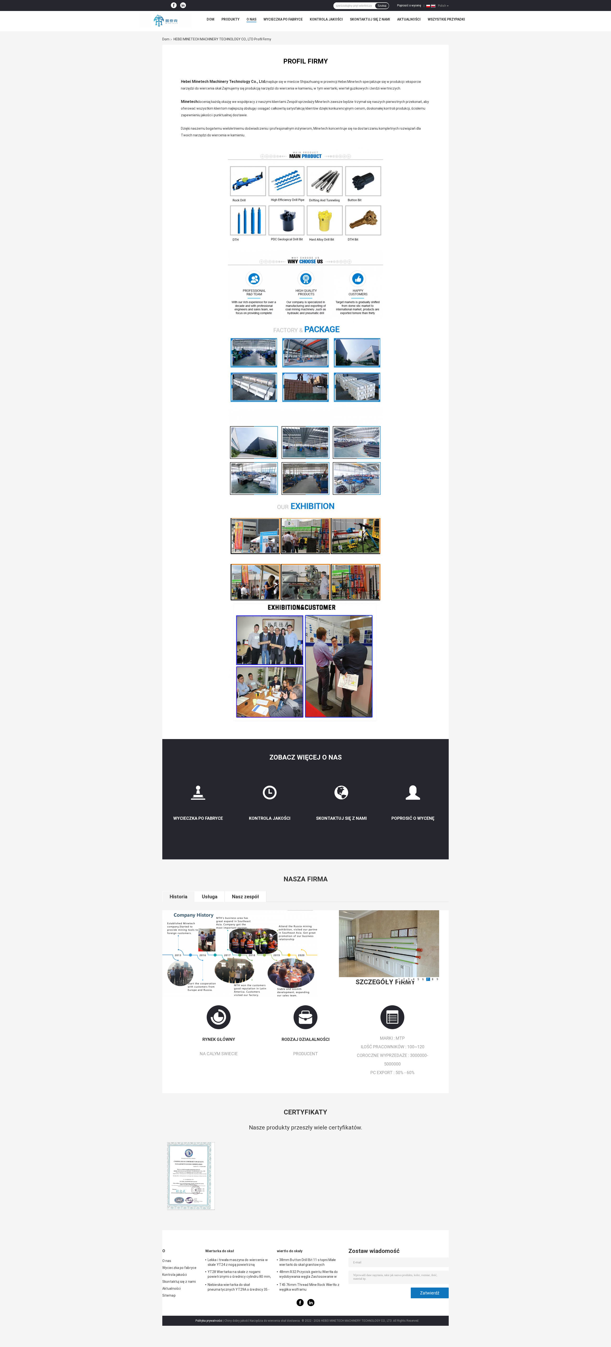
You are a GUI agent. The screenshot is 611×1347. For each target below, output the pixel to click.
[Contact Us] (341, 794)
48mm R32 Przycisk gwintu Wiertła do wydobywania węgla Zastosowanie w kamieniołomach (308, 1275)
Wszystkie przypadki (446, 19)
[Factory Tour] (198, 794)
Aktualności (409, 19)
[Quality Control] (270, 794)
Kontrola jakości (326, 19)
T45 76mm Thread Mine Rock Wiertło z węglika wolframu (309, 1287)
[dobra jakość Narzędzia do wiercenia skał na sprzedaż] (191, 1176)
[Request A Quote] (413, 794)
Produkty (230, 19)
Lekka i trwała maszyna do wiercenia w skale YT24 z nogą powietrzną (238, 1262)
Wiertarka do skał (219, 1251)
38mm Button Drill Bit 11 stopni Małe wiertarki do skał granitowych (307, 1262)
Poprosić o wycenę (409, 5)
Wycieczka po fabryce (283, 19)
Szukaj (382, 5)
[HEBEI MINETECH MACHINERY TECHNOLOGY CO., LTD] (165, 20)
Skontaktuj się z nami (370, 19)
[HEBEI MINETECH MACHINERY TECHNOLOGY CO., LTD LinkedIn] (183, 5)
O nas (251, 19)
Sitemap (169, 1295)
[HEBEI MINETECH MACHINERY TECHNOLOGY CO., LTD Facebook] (173, 5)
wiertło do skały (290, 1251)
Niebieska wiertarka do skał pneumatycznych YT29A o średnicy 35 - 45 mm (239, 1288)
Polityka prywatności (208, 1320)
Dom (210, 19)
